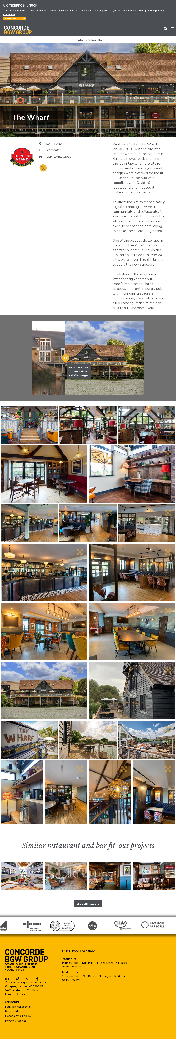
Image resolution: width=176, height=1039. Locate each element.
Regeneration (13, 1011)
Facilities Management (18, 1007)
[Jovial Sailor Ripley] (110, 875)
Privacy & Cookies (15, 1021)
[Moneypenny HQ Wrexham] (22, 875)
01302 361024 (72, 967)
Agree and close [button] (14, 18)
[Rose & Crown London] (154, 875)
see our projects (88, 903)
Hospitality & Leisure (18, 1016)
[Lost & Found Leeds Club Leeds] (66, 875)
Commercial (12, 1002)
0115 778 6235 (72, 980)
